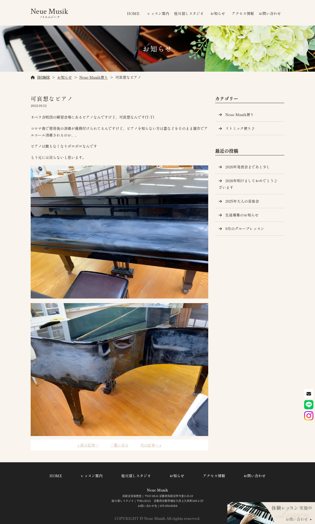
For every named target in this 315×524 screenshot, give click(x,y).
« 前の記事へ (88, 445)
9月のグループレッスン (244, 228)
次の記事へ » (151, 445)
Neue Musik (157, 490)
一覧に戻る (119, 445)
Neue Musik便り (93, 77)
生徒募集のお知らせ (242, 215)
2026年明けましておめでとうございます (248, 184)
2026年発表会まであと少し (247, 167)
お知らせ (217, 13)
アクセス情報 (243, 13)
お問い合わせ (270, 13)
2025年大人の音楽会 (242, 201)
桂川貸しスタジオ (189, 13)
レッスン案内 (158, 13)
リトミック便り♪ (240, 128)
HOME (133, 13)
